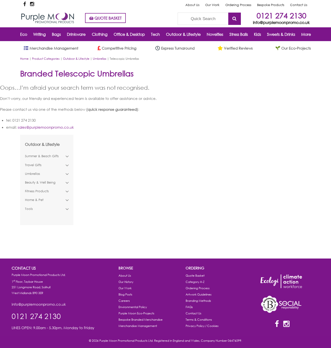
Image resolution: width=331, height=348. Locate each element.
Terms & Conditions (199, 320)
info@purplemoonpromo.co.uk (281, 22)
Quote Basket (195, 276)
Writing (39, 34)
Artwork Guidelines (199, 294)
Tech (155, 34)
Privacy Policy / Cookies (202, 326)
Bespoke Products (270, 5)
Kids (257, 34)
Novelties (215, 34)
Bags (56, 34)
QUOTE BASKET (108, 18)
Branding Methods (198, 301)
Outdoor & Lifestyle (183, 34)
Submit (234, 19)
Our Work (212, 5)
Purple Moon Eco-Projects (136, 313)
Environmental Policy (132, 307)
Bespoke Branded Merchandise (140, 320)
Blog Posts (125, 294)
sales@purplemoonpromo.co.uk (46, 127)
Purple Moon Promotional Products (47, 18)
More (306, 34)
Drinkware (76, 34)
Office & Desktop (129, 34)
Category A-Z (195, 282)
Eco (23, 34)
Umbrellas (99, 59)
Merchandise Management (137, 326)
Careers (124, 301)
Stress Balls (238, 34)
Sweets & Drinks (281, 34)
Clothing (100, 34)
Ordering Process (238, 5)
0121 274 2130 (281, 15)
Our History (125, 282)
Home (24, 59)
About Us (192, 5)
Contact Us (298, 5)
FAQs (189, 307)
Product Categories (46, 59)
